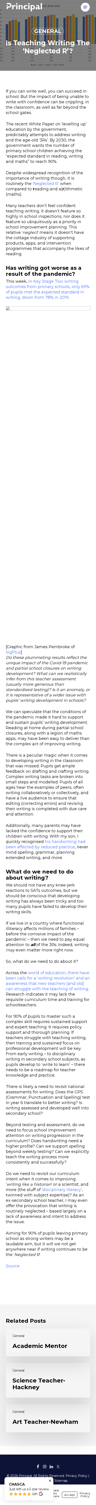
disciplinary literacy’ (62, 1189)
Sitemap (61, 1481)
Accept (69, 1495)
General (47, 31)
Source (13, 1266)
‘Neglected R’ (46, 183)
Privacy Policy (76, 1476)
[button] (85, 7)
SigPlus (13, 652)
